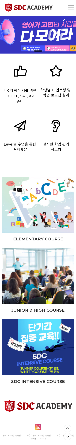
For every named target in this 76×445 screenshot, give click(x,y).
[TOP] (67, 428)
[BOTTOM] (67, 436)
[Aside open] (71, 7)
